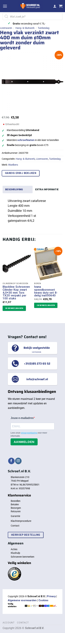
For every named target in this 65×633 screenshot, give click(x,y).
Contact (15, 525)
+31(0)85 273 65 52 (37, 363)
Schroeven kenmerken (22, 556)
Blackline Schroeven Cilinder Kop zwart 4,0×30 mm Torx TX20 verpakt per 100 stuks (16, 292)
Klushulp (15, 553)
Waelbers (13, 164)
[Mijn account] (55, 6)
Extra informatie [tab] (47, 189)
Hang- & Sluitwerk (24, 28)
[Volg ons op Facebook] (11, 461)
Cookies (43, 600)
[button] (5, 6)
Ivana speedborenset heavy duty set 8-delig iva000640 (46, 291)
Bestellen (15, 501)
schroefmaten (25, 140)
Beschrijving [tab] (14, 189)
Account (9, 622)
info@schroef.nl (37, 379)
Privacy (51, 596)
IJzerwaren (6, 28)
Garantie (15, 516)
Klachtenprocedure (21, 521)
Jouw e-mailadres (22, 417)
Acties (14, 549)
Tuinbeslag (43, 28)
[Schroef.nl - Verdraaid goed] (30, 6)
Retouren (16, 511)
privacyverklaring (29, 433)
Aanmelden (24, 442)
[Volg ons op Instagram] (18, 461)
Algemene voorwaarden (22, 600)
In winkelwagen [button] (14, 308)
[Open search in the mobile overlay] (32, 16)
